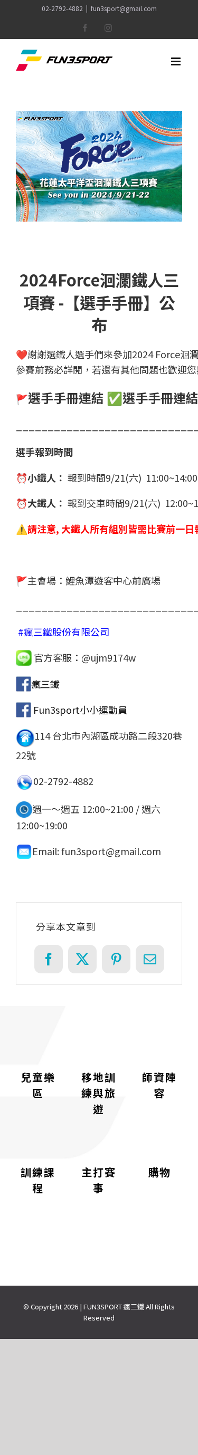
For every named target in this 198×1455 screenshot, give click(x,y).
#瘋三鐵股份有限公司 (63, 631)
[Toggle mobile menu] (176, 61)
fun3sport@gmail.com (124, 8)
